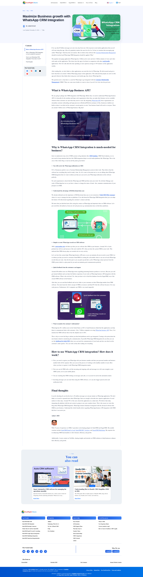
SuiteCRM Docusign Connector (29, 526)
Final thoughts (29, 61)
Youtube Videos (76, 531)
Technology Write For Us (53, 524)
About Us (108, 551)
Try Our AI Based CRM (53, 526)
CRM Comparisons (77, 536)
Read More (36, 498)
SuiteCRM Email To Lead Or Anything (31, 531)
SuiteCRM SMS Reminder (28, 524)
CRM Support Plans (77, 526)
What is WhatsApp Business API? (34, 49)
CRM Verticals (76, 538)
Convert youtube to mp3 (104, 526)
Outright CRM (53, 562)
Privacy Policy (89, 570)
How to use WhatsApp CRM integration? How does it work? (33, 57)
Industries (80, 2)
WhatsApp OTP (96, 100)
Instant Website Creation (115, 562)
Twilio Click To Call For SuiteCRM (30, 528)
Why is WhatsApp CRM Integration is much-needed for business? (34, 53)
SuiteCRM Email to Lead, (68, 430)
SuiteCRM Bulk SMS (27, 521)
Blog (96, 2)
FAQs (49, 528)
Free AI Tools (89, 2)
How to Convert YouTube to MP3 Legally (108, 528)
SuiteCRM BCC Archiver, (83, 430)
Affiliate (49, 521)
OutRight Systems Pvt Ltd (78, 573)
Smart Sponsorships (77, 533)
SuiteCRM (62, 2)
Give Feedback (51, 531)
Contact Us (116, 551)
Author (74, 540)
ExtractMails (24, 562)
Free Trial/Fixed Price (105, 570)
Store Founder (76, 521)
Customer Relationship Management (106, 52)
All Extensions (54, 2)
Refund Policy (97, 570)
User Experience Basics (104, 524)
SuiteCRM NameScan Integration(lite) (31, 538)
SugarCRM (71, 2)
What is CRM (102, 521)
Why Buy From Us (77, 528)
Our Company (84, 562)
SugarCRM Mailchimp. (99, 430)
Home (24, 10)
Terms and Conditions (116, 570)
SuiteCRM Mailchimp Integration (30, 536)
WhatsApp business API (102, 330)
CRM (32, 10)
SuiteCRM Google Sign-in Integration (30, 533)
